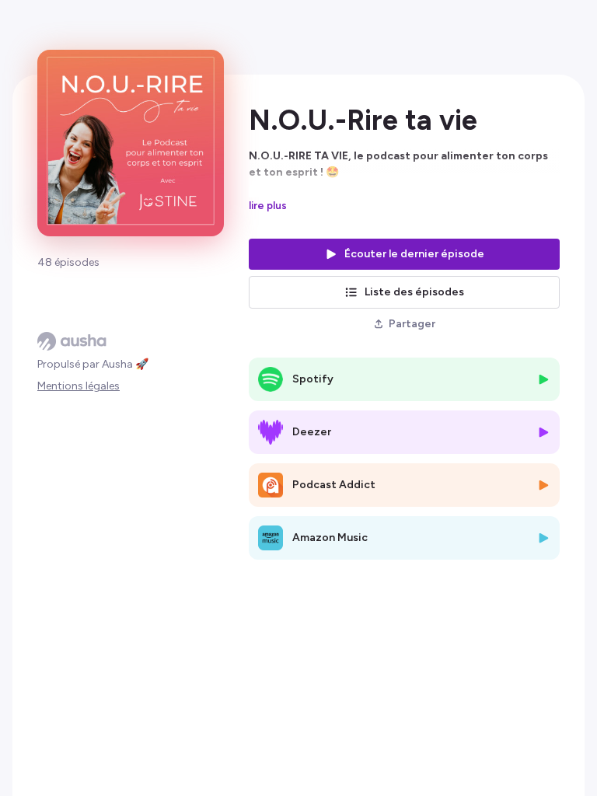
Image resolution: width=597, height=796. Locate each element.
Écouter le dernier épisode (414, 253)
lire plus (268, 205)
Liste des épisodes (414, 291)
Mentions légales (78, 386)
